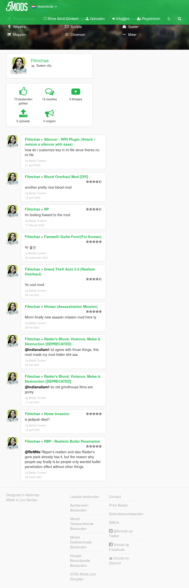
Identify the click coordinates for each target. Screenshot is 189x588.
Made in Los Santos (21, 499)
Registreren (150, 18)
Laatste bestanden (84, 496)
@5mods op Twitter (121, 533)
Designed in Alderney (22, 494)
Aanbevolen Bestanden (79, 508)
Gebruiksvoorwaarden (125, 513)
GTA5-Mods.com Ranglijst (83, 576)
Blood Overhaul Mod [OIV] (66, 176)
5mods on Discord (119, 560)
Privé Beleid (118, 505)
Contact (115, 496)
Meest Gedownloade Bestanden (81, 542)
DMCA (114, 522)
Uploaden (97, 18)
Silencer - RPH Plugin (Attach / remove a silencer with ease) (60, 142)
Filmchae (40, 60)
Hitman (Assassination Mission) (71, 306)
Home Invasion (56, 413)
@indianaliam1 (37, 349)
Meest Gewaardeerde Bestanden (82, 523)
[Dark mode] (169, 18)
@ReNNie (33, 451)
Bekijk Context (37, 161)
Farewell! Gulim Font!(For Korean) (72, 236)
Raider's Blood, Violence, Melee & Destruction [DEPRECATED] (62, 341)
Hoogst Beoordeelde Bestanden (80, 560)
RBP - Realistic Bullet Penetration (72, 441)
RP (46, 209)
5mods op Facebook (119, 547)
